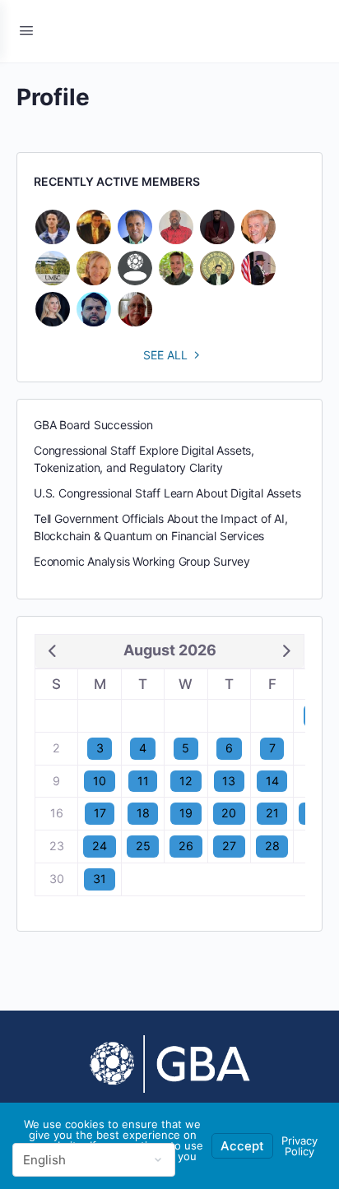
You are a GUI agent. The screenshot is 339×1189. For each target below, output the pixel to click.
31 (99, 879)
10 (99, 781)
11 (143, 781)
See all (165, 355)
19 (186, 813)
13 (228, 781)
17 (100, 813)
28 (272, 846)
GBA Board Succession (93, 425)
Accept (242, 1146)
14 (272, 781)
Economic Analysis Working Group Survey (142, 561)
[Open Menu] (26, 30)
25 (143, 846)
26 (186, 846)
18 (143, 813)
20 (228, 813)
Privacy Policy (299, 1146)
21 (272, 813)
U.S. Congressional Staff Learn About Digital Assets (167, 493)
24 (99, 846)
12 (186, 781)
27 (229, 846)
